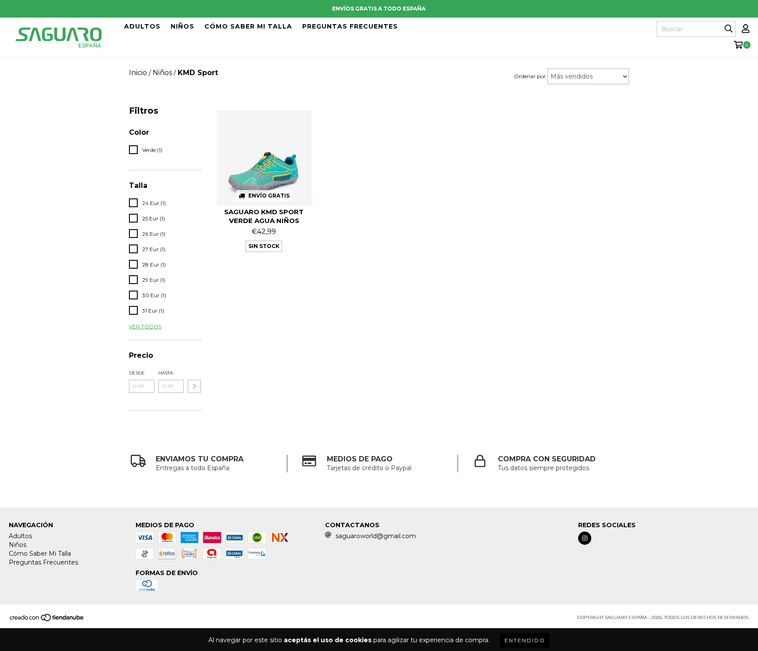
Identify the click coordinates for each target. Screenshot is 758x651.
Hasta (165, 373)
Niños (182, 26)
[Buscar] (729, 29)
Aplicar (194, 386)
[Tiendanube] (47, 620)
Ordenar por (530, 76)
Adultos (142, 26)
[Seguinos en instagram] (584, 538)
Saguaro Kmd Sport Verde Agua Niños (264, 216)
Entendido (524, 640)
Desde (137, 373)
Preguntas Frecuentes (350, 26)
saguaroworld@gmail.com (376, 536)
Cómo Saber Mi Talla (248, 26)
